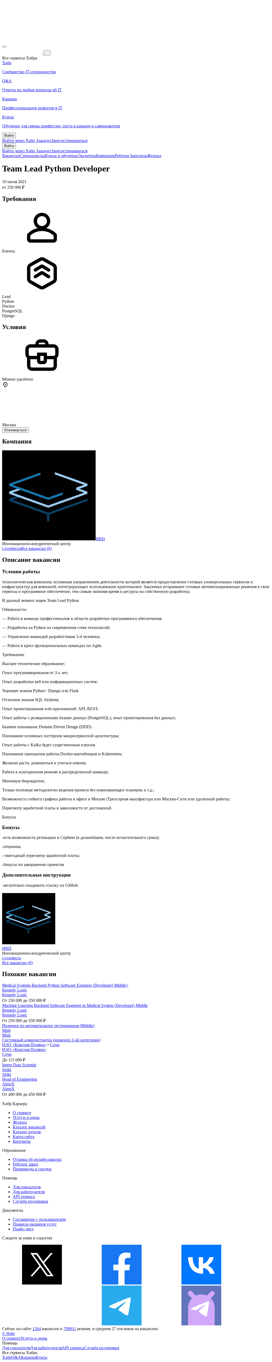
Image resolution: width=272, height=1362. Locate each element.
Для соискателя (27, 1187)
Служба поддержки (30, 1201)
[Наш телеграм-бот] (201, 1324)
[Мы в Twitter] (42, 1283)
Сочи (55, 1044)
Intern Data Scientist (19, 1065)
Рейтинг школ (25, 1164)
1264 (36, 1328)
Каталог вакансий (29, 1127)
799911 (69, 1328)
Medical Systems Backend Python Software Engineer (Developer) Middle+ (65, 985)
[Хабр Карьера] (23, 52)
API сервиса (24, 1196)
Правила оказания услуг (35, 1224)
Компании (105, 155)
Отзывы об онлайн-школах (37, 1159)
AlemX (8, 1084)
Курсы (41, 1357)
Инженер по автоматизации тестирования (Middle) (48, 1025)
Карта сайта (23, 1136)
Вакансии (11, 155)
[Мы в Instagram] (42, 1324)
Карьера (28, 1357)
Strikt (6, 1069)
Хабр (6, 1357)
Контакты (22, 1141)
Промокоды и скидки (32, 1169)
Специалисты (32, 155)
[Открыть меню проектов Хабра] (4, 47)
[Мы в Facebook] (122, 1283)
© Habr (8, 1333)
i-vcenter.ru (11, 548)
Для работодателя (29, 1191)
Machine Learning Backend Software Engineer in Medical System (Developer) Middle (75, 1005)
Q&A (16, 1357)
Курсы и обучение (61, 155)
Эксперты (87, 155)
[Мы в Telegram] (122, 1324)
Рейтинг (122, 155)
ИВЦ (100, 539)
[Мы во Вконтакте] (201, 1283)
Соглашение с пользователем (39, 1219)
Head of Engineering (19, 1079)
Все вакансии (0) (36, 548)
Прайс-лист (23, 1229)
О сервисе (22, 1112)
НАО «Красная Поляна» (24, 1044)
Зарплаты (138, 155)
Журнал (154, 155)
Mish (6, 1030)
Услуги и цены (26, 1117)
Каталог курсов (27, 1132)
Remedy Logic (14, 990)
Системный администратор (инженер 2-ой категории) (51, 1040)
